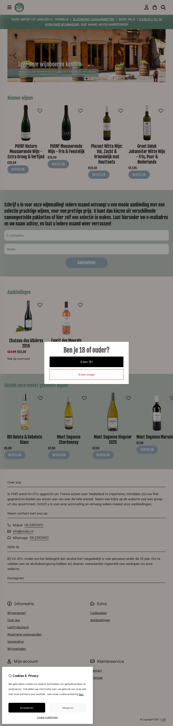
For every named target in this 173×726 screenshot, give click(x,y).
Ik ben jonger (86, 374)
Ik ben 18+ (86, 362)
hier (81, 694)
